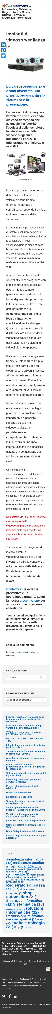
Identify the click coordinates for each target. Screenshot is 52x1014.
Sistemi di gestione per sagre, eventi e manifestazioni (25, 802)
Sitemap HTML (34, 961)
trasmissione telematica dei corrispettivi (25, 917)
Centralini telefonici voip (24, 870)
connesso (21, 652)
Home (4, 979)
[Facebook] (3, 50)
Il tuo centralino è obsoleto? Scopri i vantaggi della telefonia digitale (25, 727)
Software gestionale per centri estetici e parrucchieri (26, 774)
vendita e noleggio (25, 925)
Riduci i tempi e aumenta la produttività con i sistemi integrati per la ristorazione (25, 766)
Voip (19, 927)
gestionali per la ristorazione (24, 877)
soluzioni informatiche (24, 910)
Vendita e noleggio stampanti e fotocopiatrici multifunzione (22, 815)
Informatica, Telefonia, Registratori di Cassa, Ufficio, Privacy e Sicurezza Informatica (17, 13)
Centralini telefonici (18, 869)
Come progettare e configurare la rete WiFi (25, 826)
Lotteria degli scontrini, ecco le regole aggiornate (26, 836)
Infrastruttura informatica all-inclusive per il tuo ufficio (25, 746)
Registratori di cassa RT (25, 887)
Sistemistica (28, 904)
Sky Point (11, 909)
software (20, 909)
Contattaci (13, 589)
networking (11, 880)
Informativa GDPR (10, 961)
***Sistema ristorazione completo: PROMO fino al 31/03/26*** (23, 733)
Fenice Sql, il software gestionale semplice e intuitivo (23, 781)
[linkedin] (16, 997)
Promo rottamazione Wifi (19, 792)
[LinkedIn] (3, 44)
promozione (15, 882)
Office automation (30, 879)
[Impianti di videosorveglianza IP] (26, 77)
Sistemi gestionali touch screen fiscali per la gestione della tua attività (25, 808)
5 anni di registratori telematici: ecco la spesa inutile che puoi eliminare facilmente (25, 719)
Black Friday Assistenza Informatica (25, 831)
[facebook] (10, 997)
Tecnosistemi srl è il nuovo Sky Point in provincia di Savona (25, 752)
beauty (37, 867)
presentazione (30, 600)
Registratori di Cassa (28, 979)
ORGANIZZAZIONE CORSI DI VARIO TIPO (25, 739)
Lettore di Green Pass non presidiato (25, 820)
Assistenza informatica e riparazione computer (25, 759)
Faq (30, 982)
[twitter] (4, 997)
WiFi (28, 928)
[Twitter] (3, 55)
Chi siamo (13, 979)
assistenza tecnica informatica (25, 864)
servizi (37, 982)
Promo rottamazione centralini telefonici (22, 787)
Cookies (23, 961)
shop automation (21, 895)
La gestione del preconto (19, 797)
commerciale (17, 874)
